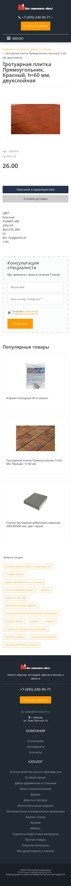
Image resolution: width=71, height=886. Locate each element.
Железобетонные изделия (20, 605)
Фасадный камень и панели (22, 644)
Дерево (45, 590)
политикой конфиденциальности (25, 312)
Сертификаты (35, 746)
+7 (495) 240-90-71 (36, 17)
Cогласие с (25, 312)
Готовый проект (14, 574)
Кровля (34, 621)
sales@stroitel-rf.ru (37, 712)
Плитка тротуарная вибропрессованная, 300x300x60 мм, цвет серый (33, 524)
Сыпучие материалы (43, 636)
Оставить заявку (35, 26)
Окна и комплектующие (19, 590)
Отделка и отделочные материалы (26, 629)
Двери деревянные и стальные (24, 582)
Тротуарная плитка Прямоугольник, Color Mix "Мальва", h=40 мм (34, 462)
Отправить (20, 323)
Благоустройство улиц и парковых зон (28, 566)
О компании (35, 741)
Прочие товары (14, 636)
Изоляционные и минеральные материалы (31, 613)
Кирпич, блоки (14, 621)
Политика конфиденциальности (35, 872)
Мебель (50, 621)
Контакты (35, 752)
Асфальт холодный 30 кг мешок (27, 398)
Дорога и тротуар (15, 597)
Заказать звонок (35, 700)
